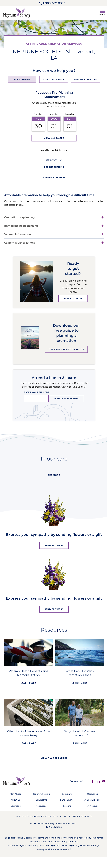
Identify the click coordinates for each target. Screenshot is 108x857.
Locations (15, 804)
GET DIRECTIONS (53, 167)
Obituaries (90, 792)
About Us (15, 798)
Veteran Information (17, 234)
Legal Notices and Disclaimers (24, 836)
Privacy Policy (73, 836)
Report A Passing (40, 792)
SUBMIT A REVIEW (53, 177)
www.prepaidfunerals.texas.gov (52, 848)
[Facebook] (90, 780)
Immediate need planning (21, 226)
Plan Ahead (15, 792)
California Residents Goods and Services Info (46, 840)
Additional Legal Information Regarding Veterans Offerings (68, 844)
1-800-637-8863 (54, 3)
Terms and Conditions (53, 836)
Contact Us (40, 798)
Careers (65, 804)
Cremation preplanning (19, 217)
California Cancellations (19, 242)
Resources (40, 804)
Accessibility (89, 836)
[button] (101, 12)
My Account (90, 804)
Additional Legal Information (21, 844)
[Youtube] (101, 780)
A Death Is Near (90, 798)
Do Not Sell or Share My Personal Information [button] (52, 822)
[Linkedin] (96, 780)
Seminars (65, 792)
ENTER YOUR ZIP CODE (35, 392)
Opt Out (76, 840)
